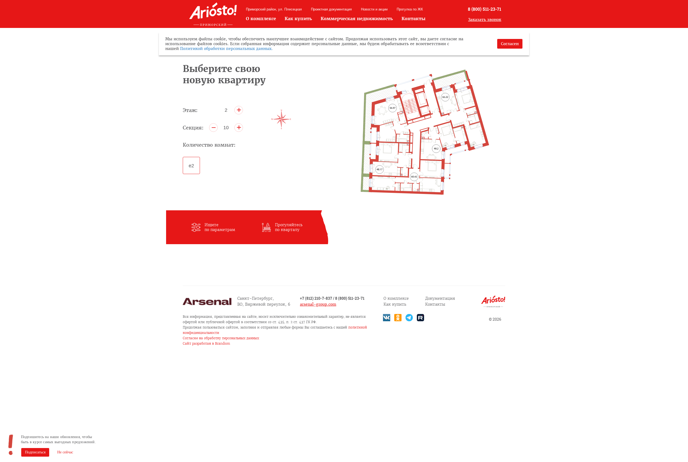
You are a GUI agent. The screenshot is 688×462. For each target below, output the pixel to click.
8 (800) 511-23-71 (484, 9)
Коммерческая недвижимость (357, 18)
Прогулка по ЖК (410, 9)
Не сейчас (65, 452)
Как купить (298, 18)
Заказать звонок (484, 19)
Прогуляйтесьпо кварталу (289, 227)
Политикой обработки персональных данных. (226, 48)
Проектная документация (331, 9)
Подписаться (35, 452)
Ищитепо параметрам (220, 227)
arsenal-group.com (318, 304)
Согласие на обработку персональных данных (221, 338)
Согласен (510, 43)
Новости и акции (374, 9)
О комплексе (261, 18)
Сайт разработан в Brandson (206, 343)
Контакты (413, 18)
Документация (440, 298)
